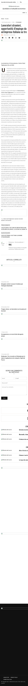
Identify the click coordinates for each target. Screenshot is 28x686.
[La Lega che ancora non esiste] (6, 459)
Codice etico (6, 677)
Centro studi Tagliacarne (8, 218)
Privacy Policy (14, 677)
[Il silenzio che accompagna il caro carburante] (6, 439)
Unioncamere (20, 90)
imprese (16, 218)
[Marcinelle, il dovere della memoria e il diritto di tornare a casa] (6, 434)
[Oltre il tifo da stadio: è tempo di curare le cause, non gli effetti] (6, 450)
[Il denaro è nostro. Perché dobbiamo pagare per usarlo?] (6, 455)
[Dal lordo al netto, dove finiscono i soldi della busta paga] (6, 429)
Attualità (6, 18)
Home (2, 18)
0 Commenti (18, 22)
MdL (2, 35)
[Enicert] (14, 213)
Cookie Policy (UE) (7, 679)
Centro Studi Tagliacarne (7, 92)
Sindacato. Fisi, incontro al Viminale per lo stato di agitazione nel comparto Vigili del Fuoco (13, 358)
